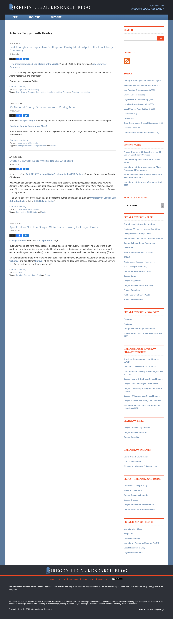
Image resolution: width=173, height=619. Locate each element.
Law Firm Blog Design (151, 609)
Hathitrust (128, 248)
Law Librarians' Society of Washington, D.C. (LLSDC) (144, 372)
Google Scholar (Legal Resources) (139, 243)
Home (14, 17)
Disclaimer (73, 579)
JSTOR (127, 257)
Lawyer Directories (132, 95)
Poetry (65, 92)
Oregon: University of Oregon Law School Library (143, 389)
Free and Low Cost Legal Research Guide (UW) (143, 334)
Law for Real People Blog (135, 486)
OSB (39, 275)
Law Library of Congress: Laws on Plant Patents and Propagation (142, 168)
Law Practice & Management (137, 90)
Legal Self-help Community (136, 104)
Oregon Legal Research (41, 609)
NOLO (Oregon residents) (135, 266)
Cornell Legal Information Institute (139, 224)
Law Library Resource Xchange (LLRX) (141, 543)
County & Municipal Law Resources (140, 81)
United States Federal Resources (139, 132)
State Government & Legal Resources (141, 123)
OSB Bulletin (32, 212)
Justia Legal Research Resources (139, 262)
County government (23, 146)
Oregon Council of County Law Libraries (142, 401)
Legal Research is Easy (134, 548)
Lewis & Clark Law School (136, 457)
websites (14, 261)
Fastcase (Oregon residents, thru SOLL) (142, 229)
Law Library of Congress (25, 92)
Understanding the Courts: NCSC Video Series (142, 160)
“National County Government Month (28, 126)
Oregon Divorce (131, 500)
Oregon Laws (130, 276)
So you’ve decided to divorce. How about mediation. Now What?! (143, 176)
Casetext (128, 319)
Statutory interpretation (81, 92)
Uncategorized (130, 128)
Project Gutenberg (132, 290)
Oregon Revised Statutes (135, 432)
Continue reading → (19, 86)
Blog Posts (103, 579)
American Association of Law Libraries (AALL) (141, 360)
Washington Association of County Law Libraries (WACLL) (142, 406)
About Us (34, 17)
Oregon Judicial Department (137, 428)
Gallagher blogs (27, 121)
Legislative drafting (54, 92)
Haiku (33, 275)
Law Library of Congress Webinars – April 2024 (143, 183)
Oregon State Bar (131, 437)
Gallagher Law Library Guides (137, 233)
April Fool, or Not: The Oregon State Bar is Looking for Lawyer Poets (53, 227)
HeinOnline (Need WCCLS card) (138, 252)
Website (56, 17)
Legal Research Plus (133, 552)
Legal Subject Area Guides (136, 109)
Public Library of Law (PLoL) (137, 295)
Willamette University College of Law (140, 466)
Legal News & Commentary (28, 90)
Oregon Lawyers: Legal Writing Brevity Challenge (41, 160)
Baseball (19, 275)
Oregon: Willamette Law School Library (142, 396)
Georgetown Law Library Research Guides (143, 238)
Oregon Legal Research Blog (49, 7)
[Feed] (127, 61)
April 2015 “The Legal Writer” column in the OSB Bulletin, (55, 174)
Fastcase (128, 324)
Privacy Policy (88, 579)
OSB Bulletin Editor (43, 201)
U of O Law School (132, 461)
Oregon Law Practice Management (139, 509)
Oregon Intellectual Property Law (139, 504)
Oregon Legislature (133, 281)
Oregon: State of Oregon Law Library (141, 384)
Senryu (39, 261)
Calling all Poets (17, 240)
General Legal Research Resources (140, 85)
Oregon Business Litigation (136, 495)
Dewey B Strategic (132, 538)
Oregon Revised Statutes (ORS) (138, 285)
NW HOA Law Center (133, 490)
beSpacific (128, 534)
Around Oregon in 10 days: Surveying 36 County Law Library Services (142, 153)
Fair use (27, 275)
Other (20, 273)
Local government (39, 146)
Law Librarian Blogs (133, 529)
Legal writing (41, 92)
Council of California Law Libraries (140, 367)
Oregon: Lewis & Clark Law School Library (143, 379)
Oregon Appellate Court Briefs (137, 271)
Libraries (128, 114)
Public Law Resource (133, 299)
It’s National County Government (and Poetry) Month (43, 107)
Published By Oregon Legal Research (147, 7)
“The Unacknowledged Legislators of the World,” (34, 64)
